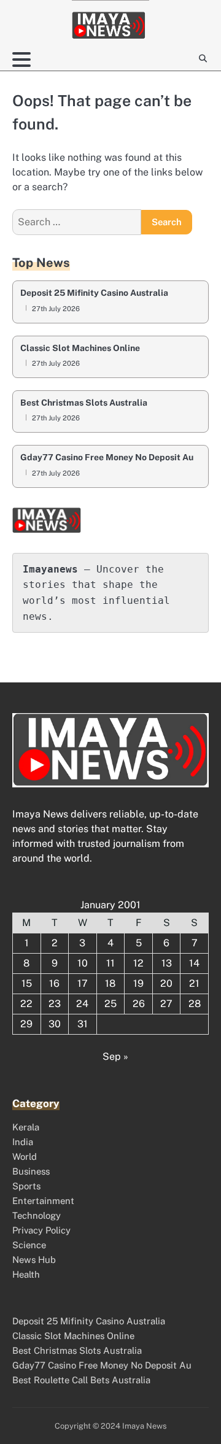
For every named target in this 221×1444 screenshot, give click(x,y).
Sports (26, 1186)
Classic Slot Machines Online (80, 348)
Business (31, 1171)
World (24, 1156)
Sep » (115, 1056)
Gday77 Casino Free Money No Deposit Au (106, 457)
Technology (36, 1215)
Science (29, 1245)
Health (26, 1274)
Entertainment (43, 1200)
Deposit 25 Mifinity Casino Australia (94, 293)
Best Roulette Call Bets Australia (81, 1380)
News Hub (34, 1259)
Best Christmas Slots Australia (83, 402)
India (22, 1142)
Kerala (25, 1127)
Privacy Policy (41, 1230)
